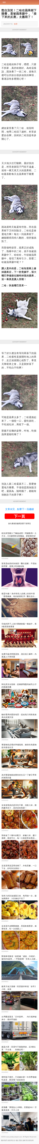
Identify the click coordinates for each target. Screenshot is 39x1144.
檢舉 (15, 24)
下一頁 (19, 516)
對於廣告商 (30, 1140)
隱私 (20, 1140)
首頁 (4, 2)
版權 (24, 1140)
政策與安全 (11, 1140)
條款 (17, 1140)
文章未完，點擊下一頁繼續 (19, 509)
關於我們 (4, 1140)
